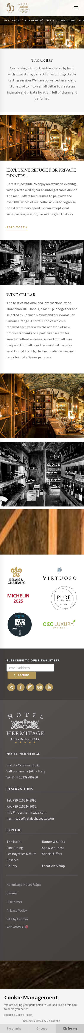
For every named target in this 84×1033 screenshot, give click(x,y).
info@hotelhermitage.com (26, 812)
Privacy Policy (16, 910)
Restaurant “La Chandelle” (23, 20)
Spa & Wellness (53, 847)
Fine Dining (14, 847)
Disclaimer (14, 902)
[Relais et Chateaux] (16, 575)
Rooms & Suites (53, 841)
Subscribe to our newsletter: (33, 660)
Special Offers (52, 854)
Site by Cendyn (17, 919)
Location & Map (53, 866)
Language (14, 926)
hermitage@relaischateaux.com (30, 818)
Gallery (11, 866)
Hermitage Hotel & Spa (23, 884)
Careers (12, 893)
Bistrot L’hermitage (61, 20)
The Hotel (14, 841)
